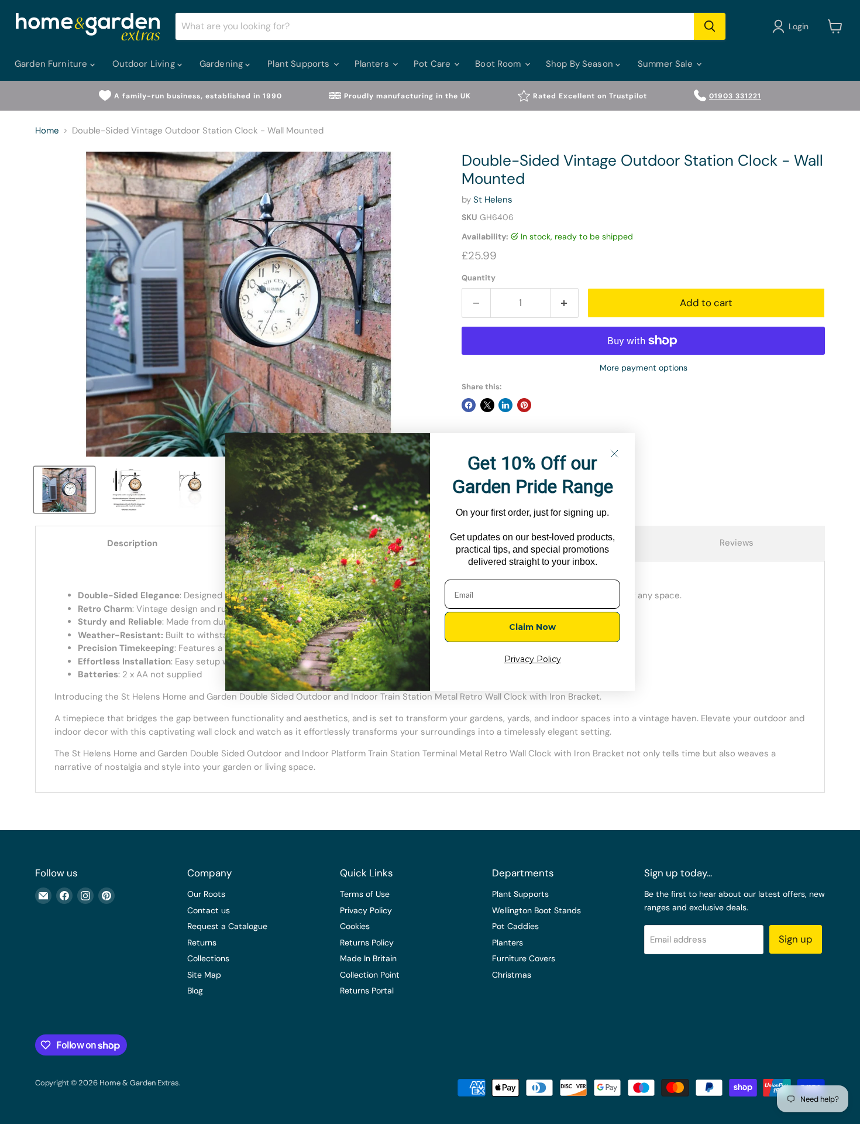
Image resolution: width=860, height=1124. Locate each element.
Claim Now (532, 627)
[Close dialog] (614, 453)
